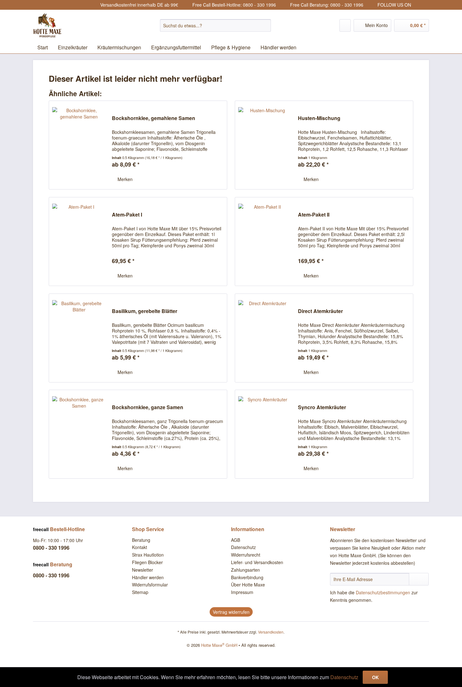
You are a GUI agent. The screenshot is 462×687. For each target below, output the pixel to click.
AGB (235, 540)
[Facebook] (424, 5)
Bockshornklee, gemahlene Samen (153, 118)
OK (375, 677)
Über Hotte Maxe (248, 584)
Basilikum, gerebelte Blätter (144, 311)
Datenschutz (243, 547)
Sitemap (140, 592)
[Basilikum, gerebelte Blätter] (79, 338)
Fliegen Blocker (147, 562)
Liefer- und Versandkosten (257, 562)
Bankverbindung (247, 577)
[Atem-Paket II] (265, 241)
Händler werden (148, 577)
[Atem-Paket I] (79, 241)
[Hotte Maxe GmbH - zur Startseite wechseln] (63, 25)
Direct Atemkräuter (320, 311)
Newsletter (142, 570)
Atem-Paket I (127, 215)
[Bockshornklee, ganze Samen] (79, 434)
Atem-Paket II (313, 215)
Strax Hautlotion (148, 555)
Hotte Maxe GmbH (219, 645)
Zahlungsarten (245, 570)
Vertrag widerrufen (231, 612)
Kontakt (139, 547)
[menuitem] (215, 25)
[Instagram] (416, 5)
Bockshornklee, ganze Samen (147, 407)
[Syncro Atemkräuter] (265, 434)
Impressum (242, 592)
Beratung (141, 540)
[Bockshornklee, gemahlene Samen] (79, 145)
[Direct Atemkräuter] (265, 338)
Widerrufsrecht (245, 555)
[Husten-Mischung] (265, 145)
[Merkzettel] (345, 25)
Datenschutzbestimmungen (383, 592)
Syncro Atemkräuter (322, 407)
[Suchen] (265, 25)
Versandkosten (270, 632)
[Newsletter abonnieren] (419, 579)
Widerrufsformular (150, 584)
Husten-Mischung (319, 118)
